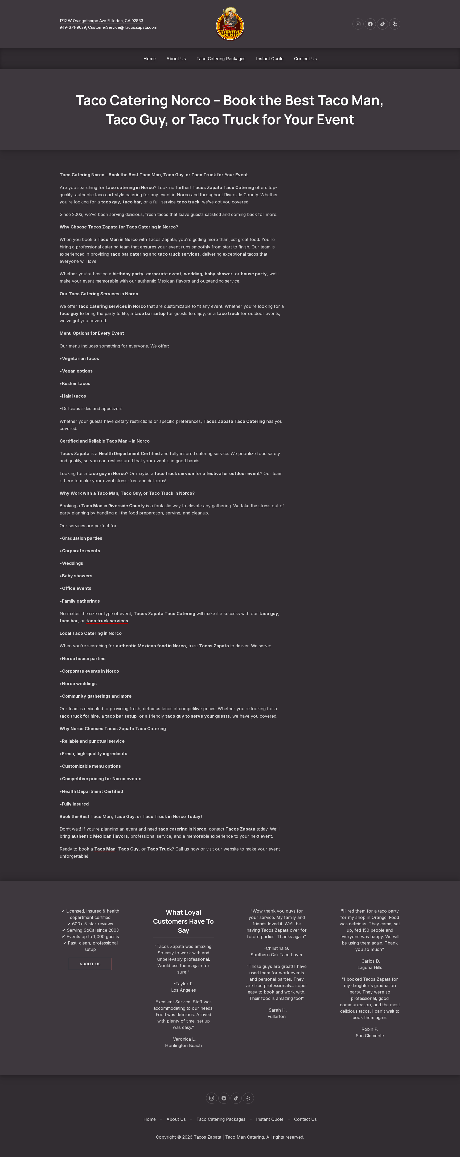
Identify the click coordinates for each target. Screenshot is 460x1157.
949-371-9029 (73, 27)
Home (149, 58)
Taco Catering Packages (220, 58)
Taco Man (117, 441)
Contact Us (305, 58)
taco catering (120, 187)
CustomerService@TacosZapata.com (122, 27)
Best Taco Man (96, 816)
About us (90, 963)
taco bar (114, 716)
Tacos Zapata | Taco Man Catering (229, 1137)
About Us (176, 58)
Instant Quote (270, 58)
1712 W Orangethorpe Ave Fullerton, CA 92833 (101, 20)
